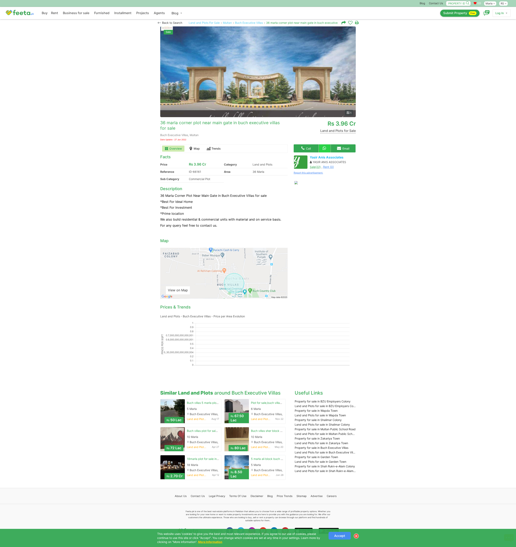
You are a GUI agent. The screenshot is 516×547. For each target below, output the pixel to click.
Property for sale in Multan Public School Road (325, 429)
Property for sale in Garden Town (316, 457)
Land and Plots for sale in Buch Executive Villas (325, 452)
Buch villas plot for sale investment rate (212, 430)
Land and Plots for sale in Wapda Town (320, 415)
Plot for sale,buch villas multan (271, 402)
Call (308, 148)
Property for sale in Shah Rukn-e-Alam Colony (325, 466)
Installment (122, 13)
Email (345, 148)
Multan (227, 22)
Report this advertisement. (308, 172)
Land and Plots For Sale (204, 22)
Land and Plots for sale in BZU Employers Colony (325, 406)
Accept (339, 536)
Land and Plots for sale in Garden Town (320, 461)
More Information (210, 542)
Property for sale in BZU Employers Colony (323, 401)
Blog (422, 3)
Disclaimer (257, 496)
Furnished (101, 13)
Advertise (317, 496)
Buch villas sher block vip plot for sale (276, 430)
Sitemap (301, 496)
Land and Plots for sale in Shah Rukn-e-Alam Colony (325, 471)
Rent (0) (328, 167)
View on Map (178, 290)
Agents (159, 13)
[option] (258, 71)
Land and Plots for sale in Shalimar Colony (322, 424)
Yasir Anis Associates (326, 157)
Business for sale (76, 13)
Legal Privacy (217, 496)
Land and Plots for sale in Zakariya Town (321, 443)
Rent (54, 13)
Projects (142, 13)
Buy (45, 13)
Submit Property (459, 13)
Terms (238, 496)
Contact (198, 496)
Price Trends (284, 496)
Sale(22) (315, 167)
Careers (332, 496)
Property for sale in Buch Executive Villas (321, 447)
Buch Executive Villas (249, 22)
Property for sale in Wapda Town (316, 410)
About (181, 496)
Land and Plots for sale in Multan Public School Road (325, 434)
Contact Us (436, 3)
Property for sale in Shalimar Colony (318, 420)
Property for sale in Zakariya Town (317, 438)
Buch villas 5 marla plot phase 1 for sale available (219, 402)
